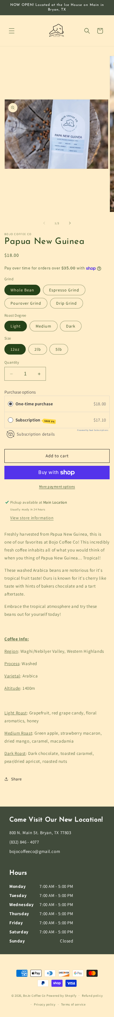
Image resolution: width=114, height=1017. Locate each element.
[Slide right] (69, 223)
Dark (70, 326)
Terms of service (73, 1004)
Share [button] (16, 779)
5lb (59, 349)
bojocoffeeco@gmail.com (34, 851)
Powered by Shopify (61, 995)
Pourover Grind (26, 303)
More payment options (57, 486)
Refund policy (92, 996)
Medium (43, 326)
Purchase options (20, 392)
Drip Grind (66, 303)
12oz (15, 349)
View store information (31, 517)
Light (16, 326)
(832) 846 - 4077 (24, 842)
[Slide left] (44, 223)
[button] (11, 30)
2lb (37, 349)
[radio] (10, 403)
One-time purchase (34, 404)
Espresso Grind (64, 290)
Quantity (11, 362)
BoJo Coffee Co (34, 995)
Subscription (35, 420)
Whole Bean (22, 290)
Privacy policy (45, 1004)
